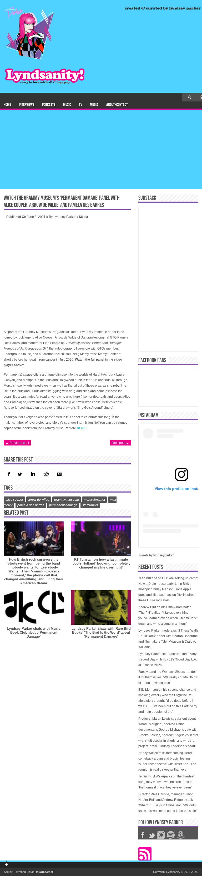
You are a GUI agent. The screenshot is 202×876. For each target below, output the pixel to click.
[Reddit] (46, 474)
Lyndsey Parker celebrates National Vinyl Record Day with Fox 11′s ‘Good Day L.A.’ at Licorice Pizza (168, 659)
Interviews (26, 104)
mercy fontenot (94, 499)
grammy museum (66, 499)
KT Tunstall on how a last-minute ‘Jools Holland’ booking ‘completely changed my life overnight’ (101, 563)
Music (67, 104)
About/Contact (117, 104)
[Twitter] (20, 474)
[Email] (59, 474)
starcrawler (90, 505)
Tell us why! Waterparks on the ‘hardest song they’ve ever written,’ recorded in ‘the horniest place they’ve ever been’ (166, 782)
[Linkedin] (32, 474)
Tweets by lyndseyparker (156, 555)
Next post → (120, 443)
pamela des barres (30, 505)
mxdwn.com (44, 871)
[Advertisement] (101, 150)
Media (94, 104)
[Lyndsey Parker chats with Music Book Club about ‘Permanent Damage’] (34, 607)
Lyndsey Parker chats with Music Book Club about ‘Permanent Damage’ (33, 632)
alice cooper (14, 499)
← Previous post (17, 443)
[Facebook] (9, 474)
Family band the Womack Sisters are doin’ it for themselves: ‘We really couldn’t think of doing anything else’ (168, 677)
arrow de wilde (38, 499)
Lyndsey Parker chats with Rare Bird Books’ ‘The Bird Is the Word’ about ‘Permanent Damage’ (101, 632)
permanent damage (63, 505)
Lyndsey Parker (64, 217)
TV (80, 104)
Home (7, 104)
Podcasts (48, 104)
